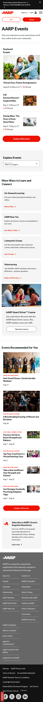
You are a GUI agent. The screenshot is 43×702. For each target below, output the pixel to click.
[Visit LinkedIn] (25, 696)
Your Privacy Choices (11, 691)
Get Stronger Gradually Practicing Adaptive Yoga (14, 492)
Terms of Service (9, 673)
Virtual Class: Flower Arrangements (19, 82)
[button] (40, 12)
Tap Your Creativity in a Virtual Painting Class (14, 455)
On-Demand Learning (14, 193)
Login (32, 12)
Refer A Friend (27, 592)
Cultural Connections (12, 432)
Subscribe (16, 544)
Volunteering (10, 264)
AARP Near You (11, 217)
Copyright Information (11, 682)
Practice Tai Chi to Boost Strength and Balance (12, 437)
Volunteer (6, 587)
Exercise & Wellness (10, 375)
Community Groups (13, 240)
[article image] (21, 79)
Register (24, 13)
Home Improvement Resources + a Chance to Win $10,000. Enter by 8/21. (16, 3)
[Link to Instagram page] (18, 696)
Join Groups (9, 254)
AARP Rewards (8, 598)
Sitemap (6, 668)
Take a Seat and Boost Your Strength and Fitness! (13, 473)
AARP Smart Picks (10, 603)
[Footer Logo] (21, 557)
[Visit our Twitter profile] (12, 696)
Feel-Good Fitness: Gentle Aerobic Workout (19, 379)
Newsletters (26, 587)
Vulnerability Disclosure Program (15, 686)
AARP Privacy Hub (18, 668)
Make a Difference (12, 278)
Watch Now (9, 206)
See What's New (11, 230)
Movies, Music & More (11, 414)
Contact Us (26, 576)
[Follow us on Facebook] (5, 696)
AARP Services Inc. (29, 619)
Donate (5, 581)
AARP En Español (28, 581)
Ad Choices (34, 686)
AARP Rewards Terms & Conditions (16, 677)
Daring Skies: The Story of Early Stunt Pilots (11, 119)
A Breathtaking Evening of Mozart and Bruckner (21, 418)
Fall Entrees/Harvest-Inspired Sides (11, 98)
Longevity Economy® (11, 658)
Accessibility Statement (26, 673)
